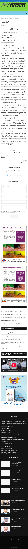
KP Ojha (3, 336)
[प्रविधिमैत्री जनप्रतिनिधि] (5, 529)
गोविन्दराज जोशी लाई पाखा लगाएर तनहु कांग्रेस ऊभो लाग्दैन (18, 462)
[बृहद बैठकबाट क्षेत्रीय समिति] (5, 482)
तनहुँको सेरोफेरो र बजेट (11, 333)
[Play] (3, 370)
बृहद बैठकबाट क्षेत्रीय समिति (16, 479)
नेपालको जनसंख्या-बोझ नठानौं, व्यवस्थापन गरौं (9, 317)
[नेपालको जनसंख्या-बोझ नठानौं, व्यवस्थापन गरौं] (5, 520)
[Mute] (22, 370)
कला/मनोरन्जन (9, 18)
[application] (14, 365)
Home (2, 18)
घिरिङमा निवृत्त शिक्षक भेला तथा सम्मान (8, 311)
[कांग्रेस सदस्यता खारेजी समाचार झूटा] (5, 473)
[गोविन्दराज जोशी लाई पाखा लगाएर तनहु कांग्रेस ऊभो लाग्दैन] (5, 464)
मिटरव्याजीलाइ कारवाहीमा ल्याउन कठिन (8, 314)
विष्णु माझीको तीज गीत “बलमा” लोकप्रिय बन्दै (14, 171)
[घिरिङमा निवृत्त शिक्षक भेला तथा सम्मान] (5, 503)
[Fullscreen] (24, 370)
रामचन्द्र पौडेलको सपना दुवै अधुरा (17, 488)
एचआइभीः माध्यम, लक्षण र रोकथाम (7, 323)
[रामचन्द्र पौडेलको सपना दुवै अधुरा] (5, 490)
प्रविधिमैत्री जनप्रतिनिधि (5, 320)
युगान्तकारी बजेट (10, 336)
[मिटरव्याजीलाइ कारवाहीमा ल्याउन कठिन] (5, 511)
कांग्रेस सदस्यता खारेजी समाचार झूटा (18, 470)
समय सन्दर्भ (18, 339)
